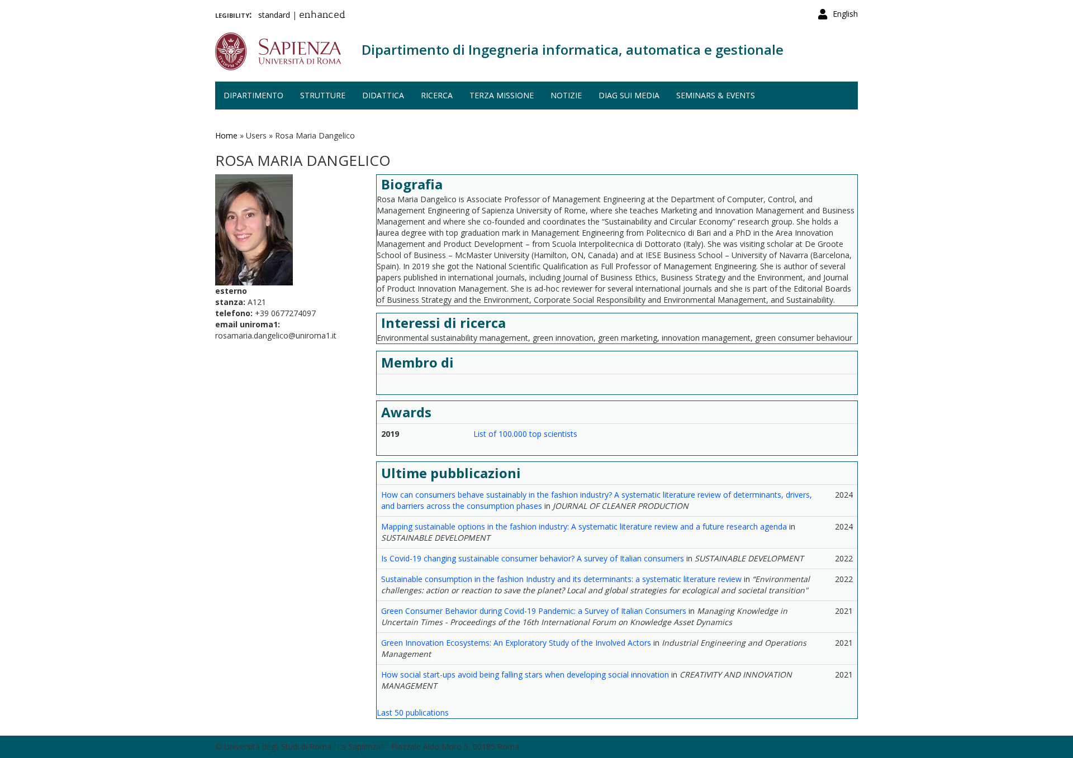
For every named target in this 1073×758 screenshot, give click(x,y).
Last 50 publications (413, 712)
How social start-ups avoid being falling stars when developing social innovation (525, 674)
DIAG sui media (629, 95)
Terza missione (501, 95)
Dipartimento (253, 95)
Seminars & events (715, 95)
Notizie (566, 95)
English (845, 13)
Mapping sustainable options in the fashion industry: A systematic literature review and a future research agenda (584, 526)
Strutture (322, 95)
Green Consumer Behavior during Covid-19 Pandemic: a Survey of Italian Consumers (533, 611)
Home (226, 135)
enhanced (322, 16)
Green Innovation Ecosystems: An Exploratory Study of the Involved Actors (516, 642)
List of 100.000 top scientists (525, 433)
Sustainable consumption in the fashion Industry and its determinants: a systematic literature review (561, 579)
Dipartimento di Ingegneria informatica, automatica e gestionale (573, 49)
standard (274, 14)
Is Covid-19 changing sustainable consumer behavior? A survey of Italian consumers (532, 558)
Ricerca (437, 95)
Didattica (383, 95)
